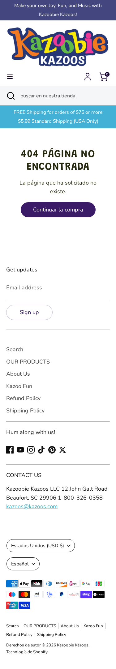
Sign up (29, 312)
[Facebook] (10, 450)
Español (20, 563)
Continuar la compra (58, 209)
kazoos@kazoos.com (32, 506)
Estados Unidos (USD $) (37, 545)
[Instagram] (31, 450)
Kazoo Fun (19, 386)
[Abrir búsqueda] (10, 95)
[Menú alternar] (10, 76)
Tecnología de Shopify (27, 652)
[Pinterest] (52, 450)
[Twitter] (62, 450)
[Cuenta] (87, 75)
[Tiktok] (41, 450)
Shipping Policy (25, 410)
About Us (18, 373)
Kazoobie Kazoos (72, 645)
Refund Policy (23, 398)
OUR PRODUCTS (28, 361)
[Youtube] (20, 450)
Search (14, 349)
